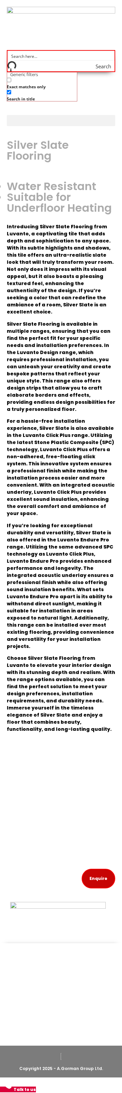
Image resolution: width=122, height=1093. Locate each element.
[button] (61, 120)
